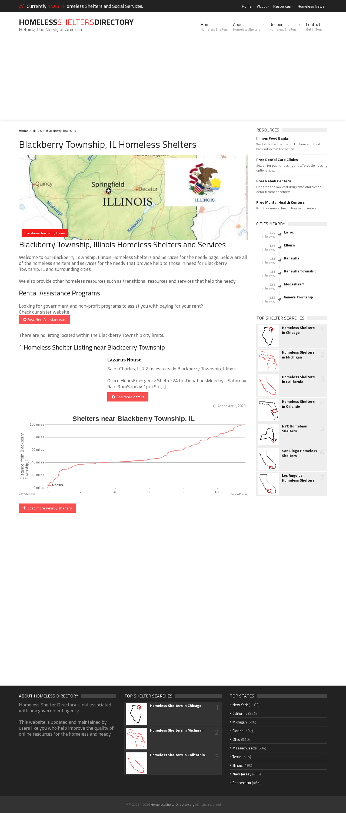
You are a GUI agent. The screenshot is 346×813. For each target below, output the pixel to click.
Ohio (236, 739)
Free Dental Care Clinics (277, 159)
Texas (237, 756)
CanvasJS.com (239, 494)
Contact (315, 26)
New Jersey (241, 774)
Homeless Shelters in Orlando (298, 404)
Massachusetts (244, 748)
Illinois (37, 130)
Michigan (239, 722)
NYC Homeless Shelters (294, 428)
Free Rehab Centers (273, 181)
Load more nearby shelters (49, 508)
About (262, 6)
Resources (282, 6)
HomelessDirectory (76, 22)
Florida (238, 730)
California (239, 713)
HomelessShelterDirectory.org (172, 804)
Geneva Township (298, 297)
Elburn (289, 245)
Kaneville (291, 258)
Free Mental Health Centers (280, 202)
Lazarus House (124, 359)
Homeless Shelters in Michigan (298, 355)
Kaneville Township (300, 271)
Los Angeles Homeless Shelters (298, 478)
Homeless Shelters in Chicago (298, 330)
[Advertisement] (173, 82)
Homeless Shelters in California (298, 379)
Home (247, 6)
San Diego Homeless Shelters (299, 453)
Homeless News (311, 6)
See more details (129, 397)
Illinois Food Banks (272, 138)
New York (240, 704)
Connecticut (241, 782)
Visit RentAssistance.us (46, 319)
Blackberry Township (61, 130)
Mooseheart (294, 284)
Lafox (289, 232)
